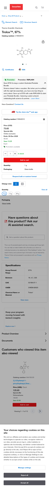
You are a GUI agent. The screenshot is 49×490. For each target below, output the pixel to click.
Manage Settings (24, 468)
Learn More (35, 98)
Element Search (11, 22)
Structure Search (30, 22)
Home (4, 16)
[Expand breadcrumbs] (41, 16)
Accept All (24, 483)
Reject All (24, 475)
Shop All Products (13, 16)
